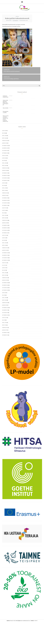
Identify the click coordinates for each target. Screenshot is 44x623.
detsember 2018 (5, 332)
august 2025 (4, 155)
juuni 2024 (4, 182)
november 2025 (5, 148)
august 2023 (4, 207)
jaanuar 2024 (4, 195)
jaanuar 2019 (4, 330)
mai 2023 (3, 212)
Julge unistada (5, 107)
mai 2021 (3, 270)
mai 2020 (3, 295)
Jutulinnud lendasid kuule (5, 96)
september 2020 (5, 290)
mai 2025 (3, 160)
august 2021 (4, 262)
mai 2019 (3, 320)
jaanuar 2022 (4, 250)
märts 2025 (4, 165)
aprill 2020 (4, 297)
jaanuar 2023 (4, 222)
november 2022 (5, 227)
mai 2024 (3, 185)
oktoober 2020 (5, 287)
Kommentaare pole (24, 20)
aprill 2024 (4, 187)
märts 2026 (4, 138)
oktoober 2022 (5, 230)
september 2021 (5, 260)
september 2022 (5, 232)
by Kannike (15, 20)
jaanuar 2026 (4, 143)
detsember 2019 (5, 307)
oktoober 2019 (5, 312)
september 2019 (5, 315)
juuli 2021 (4, 265)
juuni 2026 (4, 130)
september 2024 (5, 180)
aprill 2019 (4, 322)
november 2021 (5, 255)
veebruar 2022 (5, 247)
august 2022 (4, 235)
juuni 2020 (4, 292)
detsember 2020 (5, 282)
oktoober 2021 (5, 257)
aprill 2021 (4, 272)
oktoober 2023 (5, 202)
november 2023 (5, 200)
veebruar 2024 (5, 192)
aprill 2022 (4, 242)
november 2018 (5, 335)
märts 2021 (4, 275)
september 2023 (5, 205)
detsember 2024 (5, 172)
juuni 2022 (4, 237)
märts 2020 (4, 300)
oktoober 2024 (5, 177)
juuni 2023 (4, 210)
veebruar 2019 (5, 327)
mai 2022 (3, 240)
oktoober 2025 (5, 150)
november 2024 (5, 175)
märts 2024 (4, 190)
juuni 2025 (4, 158)
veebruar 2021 (5, 277)
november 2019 (5, 310)
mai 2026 (3, 133)
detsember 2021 (5, 252)
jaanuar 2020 (4, 305)
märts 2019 (4, 325)
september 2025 (5, 153)
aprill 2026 (4, 135)
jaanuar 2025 (4, 170)
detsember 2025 (5, 145)
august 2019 (4, 317)
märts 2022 (4, 245)
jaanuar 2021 (4, 280)
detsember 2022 (5, 225)
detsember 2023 (5, 197)
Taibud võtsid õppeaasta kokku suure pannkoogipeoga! (5, 102)
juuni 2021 (4, 267)
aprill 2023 (4, 215)
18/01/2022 (8, 20)
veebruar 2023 (5, 220)
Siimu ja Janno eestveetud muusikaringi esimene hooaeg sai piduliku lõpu (5, 118)
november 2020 (5, 285)
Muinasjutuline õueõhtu (5, 112)
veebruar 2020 (5, 302)
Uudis (17, 16)
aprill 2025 (4, 163)
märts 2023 (4, 217)
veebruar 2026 (5, 140)
